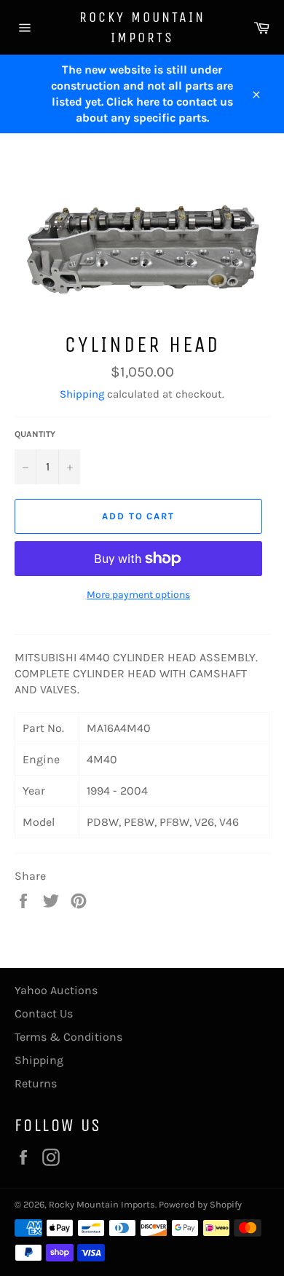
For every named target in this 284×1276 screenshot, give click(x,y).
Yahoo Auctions (56, 990)
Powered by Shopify (200, 1204)
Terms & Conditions (68, 1037)
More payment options (138, 594)
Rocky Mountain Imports (142, 27)
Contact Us (44, 1013)
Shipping (82, 394)
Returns (36, 1083)
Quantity (35, 434)
